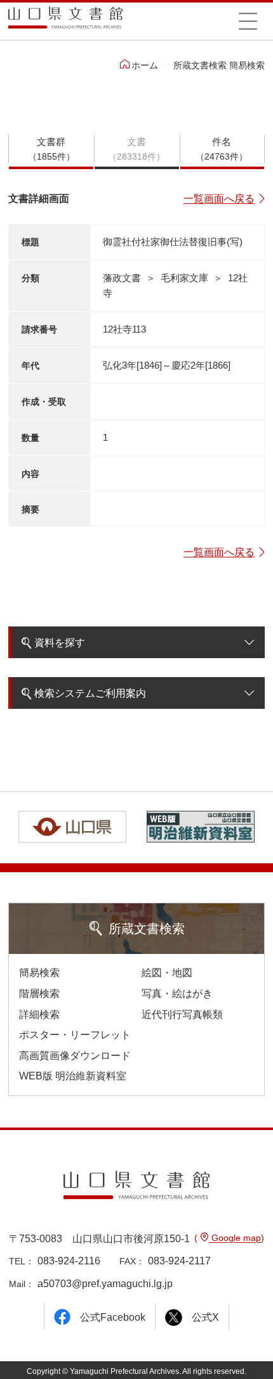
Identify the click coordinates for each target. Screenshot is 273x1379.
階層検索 (39, 993)
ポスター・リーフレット (75, 1034)
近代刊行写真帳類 (182, 1014)
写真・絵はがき (177, 993)
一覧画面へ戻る (219, 198)
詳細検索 (39, 1014)
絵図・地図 (167, 972)
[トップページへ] (65, 22)
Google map (235, 1238)
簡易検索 (39, 972)
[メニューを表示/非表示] (247, 21)
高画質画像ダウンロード (75, 1055)
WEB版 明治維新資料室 (72, 1076)
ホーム (144, 65)
